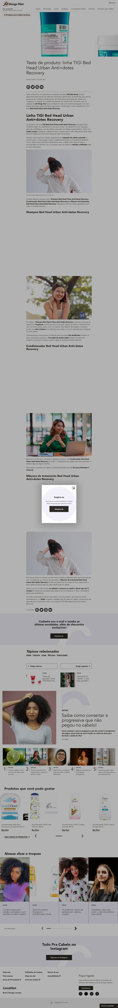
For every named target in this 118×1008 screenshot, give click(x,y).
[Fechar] (73, 488)
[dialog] (59, 504)
